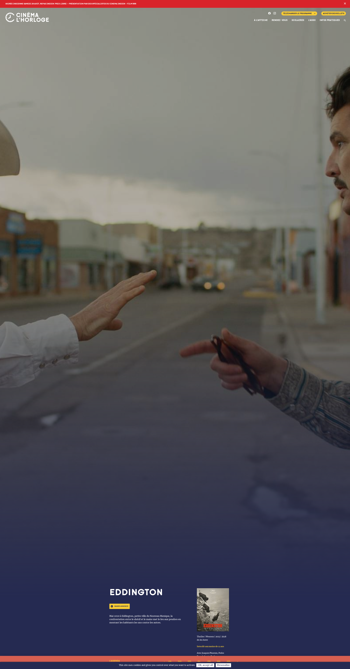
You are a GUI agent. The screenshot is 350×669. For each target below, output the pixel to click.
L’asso (312, 20)
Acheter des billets (333, 13)
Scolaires (298, 20)
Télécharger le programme (297, 13)
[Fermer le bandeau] (345, 3)
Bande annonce (121, 606)
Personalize (223, 665)
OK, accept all (205, 665)
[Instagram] (274, 13)
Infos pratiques (330, 20)
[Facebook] (269, 13)
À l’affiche (261, 20)
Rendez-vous (280, 20)
